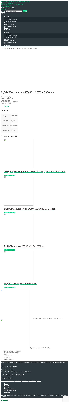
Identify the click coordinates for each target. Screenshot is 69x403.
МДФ (8, 48)
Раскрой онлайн (9, 24)
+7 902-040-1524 (18, 5)
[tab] (36, 106)
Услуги (6, 23)
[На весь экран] (5, 400)
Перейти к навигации (7, 1)
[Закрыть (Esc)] (1, 400)
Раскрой (3, 9)
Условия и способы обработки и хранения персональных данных (21, 381)
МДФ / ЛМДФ (12, 19)
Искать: (3, 11)
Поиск (25, 11)
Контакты (7, 29)
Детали (6, 106)
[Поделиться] (3, 400)
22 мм (9, 103)
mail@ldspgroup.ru (6, 6)
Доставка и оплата (10, 26)
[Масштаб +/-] (7, 400)
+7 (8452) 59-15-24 (6, 5)
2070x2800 (9, 98)
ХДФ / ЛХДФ (12, 21)
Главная (3, 48)
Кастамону (14, 101)
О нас (6, 28)
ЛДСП (10, 18)
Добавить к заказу (9, 175)
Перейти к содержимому (22, 1)
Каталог (6, 16)
